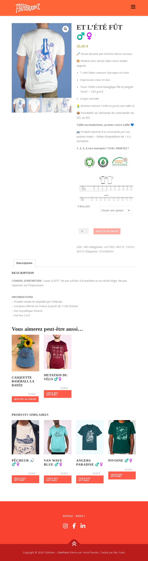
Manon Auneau (123, 54)
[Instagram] (65, 526)
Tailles (83, 206)
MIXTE (120, 247)
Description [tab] (24, 263)
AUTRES (109, 247)
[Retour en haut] (74, 544)
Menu (133, 6)
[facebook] (74, 526)
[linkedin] (82, 526)
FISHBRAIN (106, 251)
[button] (65, 29)
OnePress (63, 552)
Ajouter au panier (107, 231)
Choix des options (52, 394)
